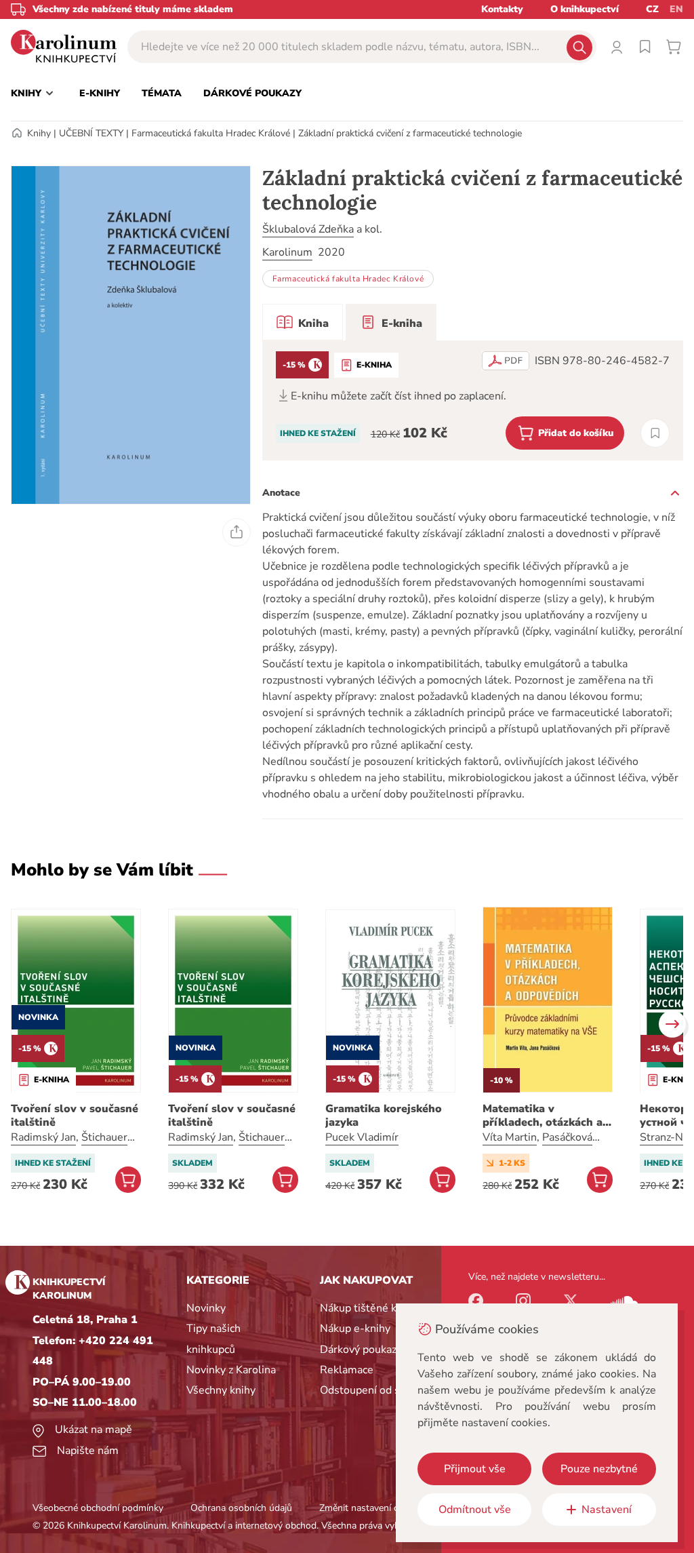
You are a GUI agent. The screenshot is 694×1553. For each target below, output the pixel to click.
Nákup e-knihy (355, 1328)
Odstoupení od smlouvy (378, 1390)
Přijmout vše (475, 1468)
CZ (652, 9)
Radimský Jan (43, 1137)
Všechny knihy (221, 1390)
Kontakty (502, 9)
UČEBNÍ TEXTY (91, 133)
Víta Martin (510, 1137)
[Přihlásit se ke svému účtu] (616, 46)
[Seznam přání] (645, 46)
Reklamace (346, 1369)
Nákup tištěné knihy (368, 1308)
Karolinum (287, 252)
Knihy (39, 133)
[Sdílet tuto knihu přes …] (236, 532)
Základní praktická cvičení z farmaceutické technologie (410, 133)
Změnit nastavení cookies (372, 1507)
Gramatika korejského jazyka (383, 1115)
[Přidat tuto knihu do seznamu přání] (655, 433)
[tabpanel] (472, 400)
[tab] (302, 322)
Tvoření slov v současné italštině (74, 1115)
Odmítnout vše (474, 1509)
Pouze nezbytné (599, 1468)
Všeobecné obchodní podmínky (98, 1507)
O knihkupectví (584, 9)
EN (676, 9)
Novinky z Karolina (231, 1369)
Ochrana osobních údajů (241, 1507)
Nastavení (606, 1509)
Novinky (206, 1308)
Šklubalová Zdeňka (308, 229)
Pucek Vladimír (362, 1137)
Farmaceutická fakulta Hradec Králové (210, 133)
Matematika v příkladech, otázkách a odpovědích (543, 1115)
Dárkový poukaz (358, 1349)
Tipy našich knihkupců (213, 1338)
